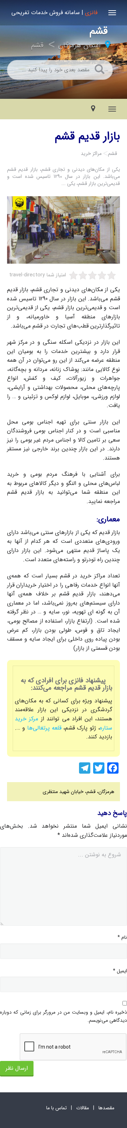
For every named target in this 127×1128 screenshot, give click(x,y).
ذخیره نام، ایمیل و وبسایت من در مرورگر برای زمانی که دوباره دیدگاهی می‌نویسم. (63, 1016)
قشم (37, 45)
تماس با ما (56, 1108)
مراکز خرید (91, 153)
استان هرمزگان (79, 45)
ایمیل (120, 971)
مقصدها (106, 1108)
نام (122, 937)
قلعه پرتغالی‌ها (43, 728)
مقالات (82, 1108)
